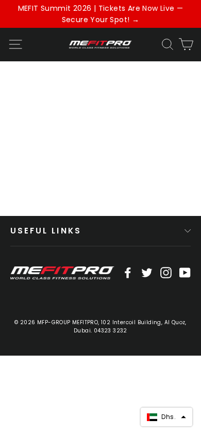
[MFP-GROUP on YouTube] (185, 272)
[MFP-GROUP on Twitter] (147, 272)
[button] (166, 417)
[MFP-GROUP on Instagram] (166, 272)
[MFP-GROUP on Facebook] (127, 272)
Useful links (45, 230)
